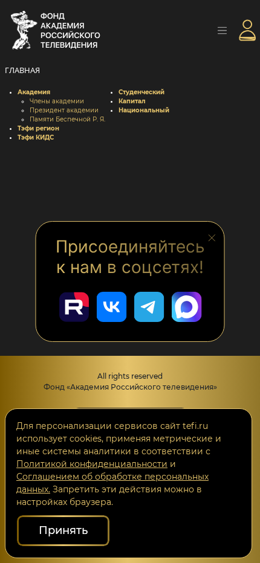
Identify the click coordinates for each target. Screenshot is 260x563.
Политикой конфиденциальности (91, 463)
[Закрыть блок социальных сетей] (212, 236)
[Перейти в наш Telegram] (149, 307)
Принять (63, 530)
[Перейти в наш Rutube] (74, 307)
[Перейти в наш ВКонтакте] (111, 307)
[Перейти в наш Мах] (186, 307)
